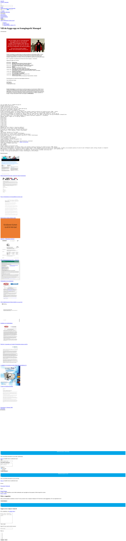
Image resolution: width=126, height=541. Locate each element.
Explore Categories (4, 2)
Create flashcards (11, 8)
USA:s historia (6, 23)
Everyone (4, 468)
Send (6, 539)
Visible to (2, 467)
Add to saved (11, 20)
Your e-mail (3, 524)
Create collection (4, 471)
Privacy (2, 493)
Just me (3, 469)
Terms (5, 493)
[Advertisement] (40, 35)
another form (12, 511)
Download (3, 408)
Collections (7, 12)
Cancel (2, 539)
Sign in (2, 458)
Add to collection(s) (5, 20)
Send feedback (4, 500)
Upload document (4, 8)
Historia (4, 22)
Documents (3, 486)
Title (1, 459)
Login (2, 7)
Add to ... (3, 19)
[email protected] (23, 141)
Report (2, 491)
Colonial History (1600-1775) (9, 25)
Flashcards (3, 12)
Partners (5, 491)
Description (5, 462)
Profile (2, 18)
